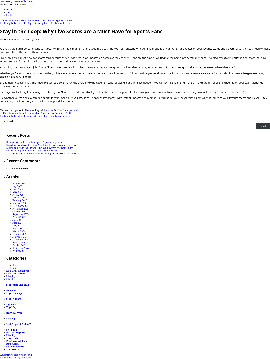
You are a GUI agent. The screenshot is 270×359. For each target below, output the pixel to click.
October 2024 (19, 245)
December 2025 (20, 206)
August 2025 (18, 217)
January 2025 (19, 236)
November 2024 (20, 242)
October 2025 (19, 211)
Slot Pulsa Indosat (17, 285)
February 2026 (19, 200)
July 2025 (17, 220)
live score (48, 110)
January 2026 (19, 203)
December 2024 (20, 239)
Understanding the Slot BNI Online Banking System (32, 150)
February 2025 (19, 234)
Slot (8, 12)
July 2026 (17, 186)
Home (9, 9)
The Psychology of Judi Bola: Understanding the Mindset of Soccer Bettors (43, 153)
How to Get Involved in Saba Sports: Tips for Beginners (34, 142)
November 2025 (20, 208)
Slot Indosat (13, 299)
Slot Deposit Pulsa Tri (19, 324)
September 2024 (20, 248)
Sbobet (9, 15)
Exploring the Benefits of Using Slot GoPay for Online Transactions (35, 23)
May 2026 (17, 192)
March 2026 (18, 197)
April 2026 (17, 194)
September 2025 (20, 214)
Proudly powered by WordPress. (16, 357)
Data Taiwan (14, 313)
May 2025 (17, 225)
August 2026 (18, 183)
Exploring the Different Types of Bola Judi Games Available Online (39, 147)
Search (10, 121)
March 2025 (18, 231)
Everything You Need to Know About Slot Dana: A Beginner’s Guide (36, 20)
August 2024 (18, 251)
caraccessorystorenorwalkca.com (16, 1)
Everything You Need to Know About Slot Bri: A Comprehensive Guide (42, 145)
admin (37, 39)
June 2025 (17, 222)
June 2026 (17, 189)
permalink (74, 110)
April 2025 (17, 228)
